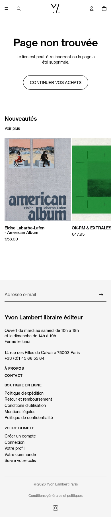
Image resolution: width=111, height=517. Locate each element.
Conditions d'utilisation (25, 405)
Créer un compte (20, 436)
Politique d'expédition (24, 393)
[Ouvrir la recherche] (19, 8)
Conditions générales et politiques (55, 495)
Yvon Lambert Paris (62, 484)
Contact (14, 375)
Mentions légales (20, 411)
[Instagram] (55, 508)
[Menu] (6, 8)
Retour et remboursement (28, 399)
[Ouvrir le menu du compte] (91, 8)
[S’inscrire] (101, 294)
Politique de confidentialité (29, 417)
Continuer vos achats (55, 82)
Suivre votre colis (20, 460)
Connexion (14, 442)
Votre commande (20, 454)
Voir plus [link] (12, 128)
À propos (14, 368)
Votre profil (14, 448)
